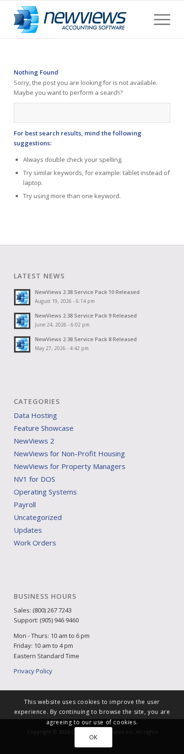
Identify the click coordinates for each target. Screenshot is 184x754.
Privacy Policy (33, 671)
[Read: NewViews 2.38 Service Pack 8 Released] (22, 344)
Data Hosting (35, 415)
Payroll (25, 504)
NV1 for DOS (34, 479)
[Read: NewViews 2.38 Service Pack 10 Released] (22, 297)
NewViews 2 (34, 440)
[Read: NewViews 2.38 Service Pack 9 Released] (22, 320)
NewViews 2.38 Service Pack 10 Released (87, 291)
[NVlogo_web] (76, 19)
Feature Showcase (44, 428)
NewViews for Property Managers (69, 466)
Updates (28, 530)
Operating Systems (45, 491)
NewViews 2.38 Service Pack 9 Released (86, 315)
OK (93, 737)
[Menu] (157, 19)
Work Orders (35, 542)
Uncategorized (38, 517)
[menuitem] (157, 19)
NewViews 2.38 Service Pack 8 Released (86, 339)
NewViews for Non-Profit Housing (69, 453)
